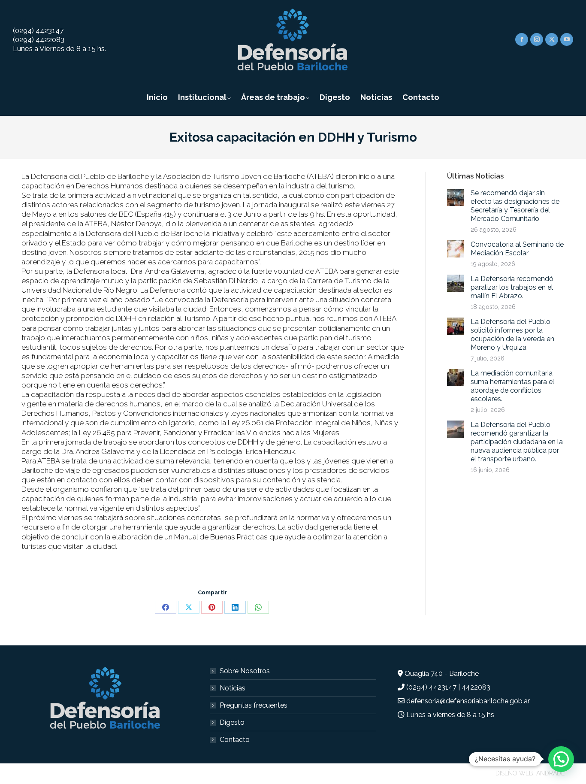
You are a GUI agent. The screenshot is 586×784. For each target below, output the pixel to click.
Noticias (232, 688)
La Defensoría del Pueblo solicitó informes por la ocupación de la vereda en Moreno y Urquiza (512, 334)
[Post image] (455, 197)
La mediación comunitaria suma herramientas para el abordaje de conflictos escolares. (512, 386)
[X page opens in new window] (551, 39)
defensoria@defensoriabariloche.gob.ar (468, 701)
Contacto (235, 740)
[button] (561, 759)
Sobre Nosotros (245, 671)
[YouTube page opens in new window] (566, 39)
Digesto (232, 722)
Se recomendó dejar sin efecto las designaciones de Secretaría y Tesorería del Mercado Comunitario (515, 206)
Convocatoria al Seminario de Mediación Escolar (517, 248)
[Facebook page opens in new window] (521, 39)
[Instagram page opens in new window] (536, 39)
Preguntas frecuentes (253, 705)
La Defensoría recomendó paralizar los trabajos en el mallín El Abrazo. (512, 287)
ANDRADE (550, 773)
